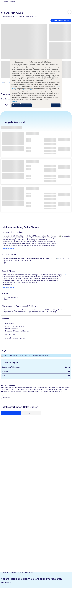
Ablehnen (16, 104)
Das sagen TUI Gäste (31, 413)
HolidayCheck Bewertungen (11, 413)
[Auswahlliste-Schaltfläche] (69, 12)
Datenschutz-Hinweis (29, 90)
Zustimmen (55, 104)
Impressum (15, 101)
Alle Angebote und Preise (60, 20)
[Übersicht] (3, 82)
